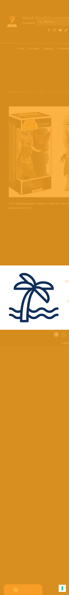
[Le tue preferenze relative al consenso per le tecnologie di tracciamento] (62, 588)
